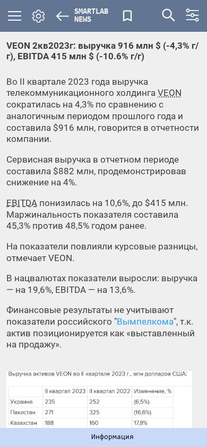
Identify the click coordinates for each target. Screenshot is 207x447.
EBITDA (21, 203)
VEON (170, 92)
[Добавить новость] (127, 15)
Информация (112, 437)
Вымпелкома (145, 321)
